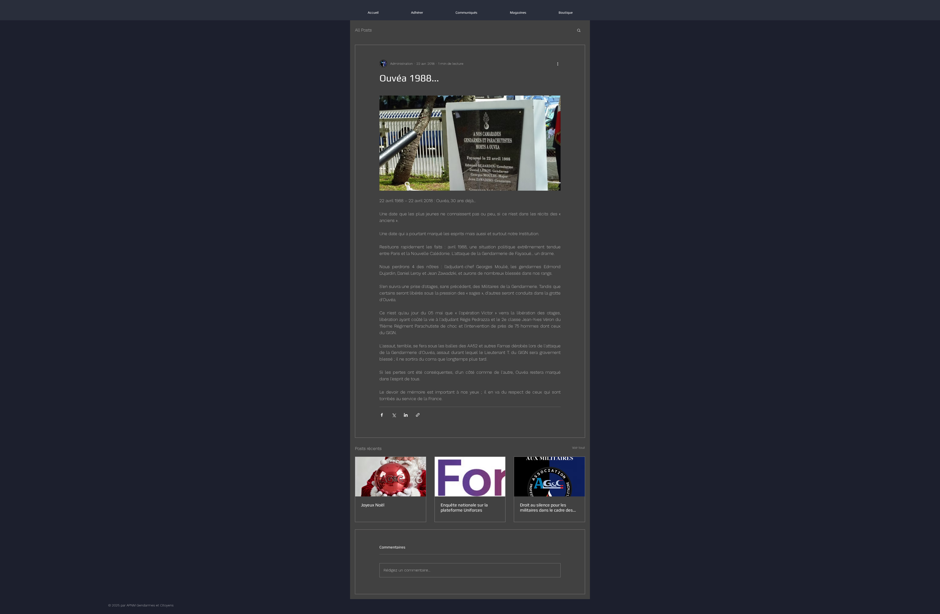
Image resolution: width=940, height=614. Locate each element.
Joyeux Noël (372, 504)
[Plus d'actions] (558, 63)
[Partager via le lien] (417, 415)
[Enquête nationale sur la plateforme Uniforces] (470, 476)
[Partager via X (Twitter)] (393, 415)
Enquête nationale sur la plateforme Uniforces (464, 507)
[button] (578, 30)
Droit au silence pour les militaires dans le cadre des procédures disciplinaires (546, 507)
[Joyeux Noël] (390, 476)
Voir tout (578, 448)
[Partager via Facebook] (381, 415)
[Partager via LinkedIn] (405, 415)
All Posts (363, 30)
